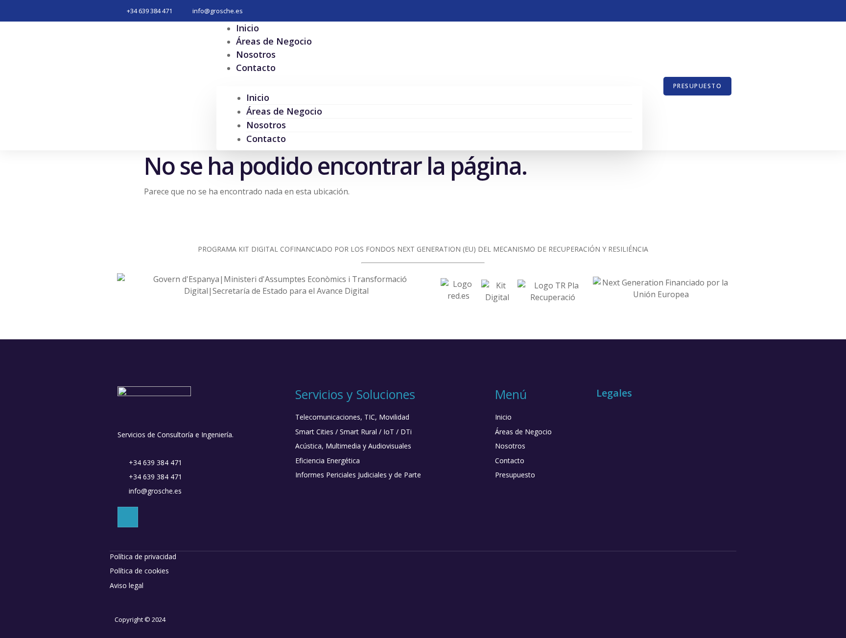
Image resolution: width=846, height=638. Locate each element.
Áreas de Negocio (284, 111)
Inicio (257, 97)
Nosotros (266, 125)
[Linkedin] (128, 517)
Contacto (256, 67)
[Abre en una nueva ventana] (276, 290)
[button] (429, 80)
